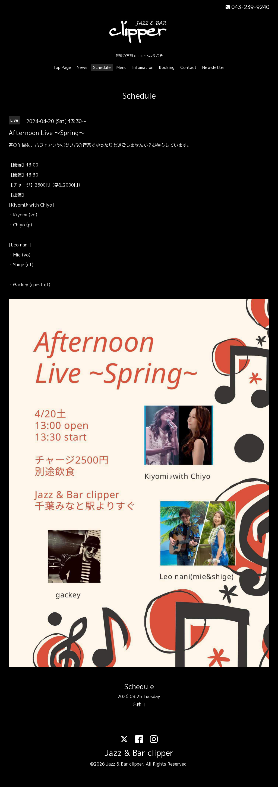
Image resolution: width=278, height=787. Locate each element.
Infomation (142, 67)
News (82, 67)
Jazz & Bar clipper (139, 753)
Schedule (102, 67)
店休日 (139, 704)
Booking (167, 67)
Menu (121, 67)
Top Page (62, 67)
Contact (188, 67)
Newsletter (213, 67)
